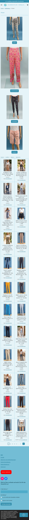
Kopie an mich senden (7, 500)
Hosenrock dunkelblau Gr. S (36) (7, 388)
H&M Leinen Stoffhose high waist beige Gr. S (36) (7, 364)
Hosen (12, 8)
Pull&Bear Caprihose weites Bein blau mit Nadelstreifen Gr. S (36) (7, 223)
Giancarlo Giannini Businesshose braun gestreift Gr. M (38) (21, 411)
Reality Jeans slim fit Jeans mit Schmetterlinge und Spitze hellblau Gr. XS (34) (21, 198)
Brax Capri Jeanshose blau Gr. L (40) (21, 388)
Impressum (3, 466)
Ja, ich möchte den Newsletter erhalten (11, 497)
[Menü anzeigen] (1, 5)
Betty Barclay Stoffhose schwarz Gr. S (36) (7, 340)
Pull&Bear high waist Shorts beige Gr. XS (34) (7, 174)
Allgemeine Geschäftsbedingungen (8, 459)
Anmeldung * (3, 495)
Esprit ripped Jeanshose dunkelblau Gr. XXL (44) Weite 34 (7, 272)
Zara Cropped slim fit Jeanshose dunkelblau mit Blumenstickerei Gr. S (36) (21, 365)
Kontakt (2, 457)
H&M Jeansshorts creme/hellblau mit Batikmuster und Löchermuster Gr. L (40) (21, 435)
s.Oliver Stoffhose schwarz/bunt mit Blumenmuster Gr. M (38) (21, 175)
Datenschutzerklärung (5, 462)
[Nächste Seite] (23, 444)
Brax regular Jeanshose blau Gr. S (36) (7, 318)
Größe (7, 157)
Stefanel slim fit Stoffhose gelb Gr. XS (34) (7, 296)
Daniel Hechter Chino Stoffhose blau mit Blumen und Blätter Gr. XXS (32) (7, 198)
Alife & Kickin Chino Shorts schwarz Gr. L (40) (21, 222)
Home (2, 8)
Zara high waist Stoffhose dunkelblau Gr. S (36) (7, 434)
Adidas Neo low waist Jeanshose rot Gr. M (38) (7, 410)
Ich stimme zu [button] (23, 515)
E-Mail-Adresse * (4, 489)
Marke (12, 157)
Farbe (2, 157)
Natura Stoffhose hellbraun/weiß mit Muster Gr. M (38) (21, 247)
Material (18, 157)
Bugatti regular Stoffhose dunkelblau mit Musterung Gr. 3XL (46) (21, 273)
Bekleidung (7, 8)
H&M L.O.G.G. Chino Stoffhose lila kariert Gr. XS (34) (21, 296)
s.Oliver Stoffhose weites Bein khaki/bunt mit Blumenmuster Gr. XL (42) (7, 248)
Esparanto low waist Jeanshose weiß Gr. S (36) (21, 318)
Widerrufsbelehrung (5, 464)
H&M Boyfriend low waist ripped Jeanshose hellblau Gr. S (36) (21, 341)
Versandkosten (8, 178)
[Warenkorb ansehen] (27, 5)
